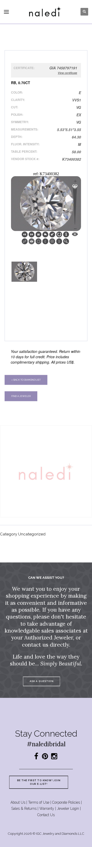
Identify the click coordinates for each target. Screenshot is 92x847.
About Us (17, 802)
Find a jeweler (21, 396)
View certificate (67, 73)
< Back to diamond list (26, 379)
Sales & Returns (24, 808)
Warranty (46, 808)
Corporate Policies (66, 802)
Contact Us (46, 815)
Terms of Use (38, 802)
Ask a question (41, 681)
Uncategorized (31, 534)
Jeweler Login (68, 808)
